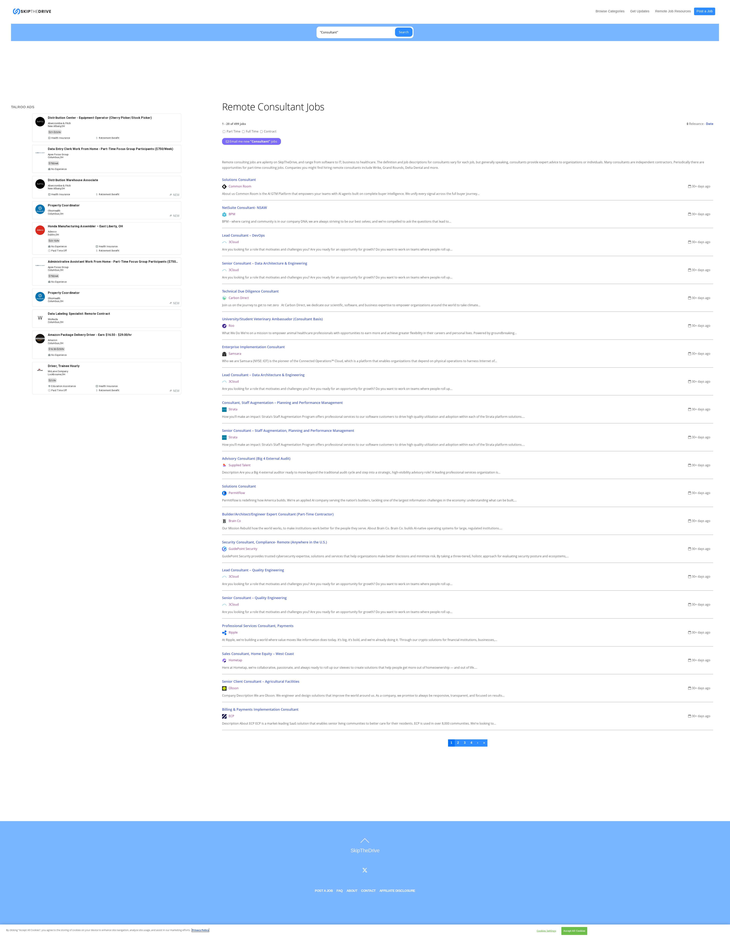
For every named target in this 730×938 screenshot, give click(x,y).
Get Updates (639, 11)
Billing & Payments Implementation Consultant (260, 709)
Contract (269, 131)
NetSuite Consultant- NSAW (244, 207)
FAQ (339, 891)
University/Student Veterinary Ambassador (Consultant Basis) (272, 319)
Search (404, 32)
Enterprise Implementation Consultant (253, 347)
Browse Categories (610, 11)
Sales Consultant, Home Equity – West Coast (258, 653)
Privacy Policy (200, 930)
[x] (364, 870)
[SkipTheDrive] (32, 12)
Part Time (233, 131)
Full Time (252, 131)
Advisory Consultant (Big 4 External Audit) (256, 458)
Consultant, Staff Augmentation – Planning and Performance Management (282, 402)
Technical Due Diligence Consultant (250, 291)
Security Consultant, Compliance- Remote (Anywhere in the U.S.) (274, 542)
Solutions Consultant (239, 179)
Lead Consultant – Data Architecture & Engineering (263, 375)
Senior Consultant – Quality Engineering (254, 597)
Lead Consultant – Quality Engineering (253, 570)
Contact (368, 891)
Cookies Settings (546, 930)
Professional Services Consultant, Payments (258, 625)
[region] (365, 931)
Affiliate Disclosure (397, 891)
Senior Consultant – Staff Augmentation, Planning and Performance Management (288, 430)
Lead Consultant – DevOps (243, 235)
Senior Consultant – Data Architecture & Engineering (264, 263)
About (352, 891)
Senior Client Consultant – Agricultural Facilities (260, 681)
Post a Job (705, 11)
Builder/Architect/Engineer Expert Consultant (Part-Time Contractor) (278, 514)
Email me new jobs (253, 141)
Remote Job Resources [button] (673, 11)
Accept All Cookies (574, 930)
